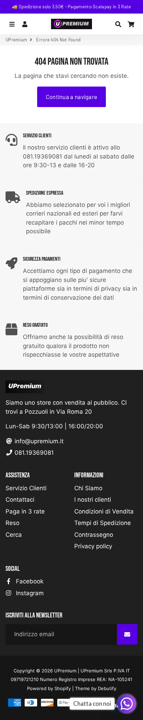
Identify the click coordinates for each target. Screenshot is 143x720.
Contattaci (20, 499)
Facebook (28, 581)
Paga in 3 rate (25, 511)
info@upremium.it (38, 441)
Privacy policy (93, 546)
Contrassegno (93, 534)
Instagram (29, 593)
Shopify (62, 688)
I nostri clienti (92, 499)
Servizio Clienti (26, 488)
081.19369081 (33, 452)
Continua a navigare (72, 96)
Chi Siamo (88, 488)
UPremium (16, 39)
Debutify (107, 688)
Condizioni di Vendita (104, 511)
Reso (12, 522)
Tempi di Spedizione (102, 522)
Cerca (14, 534)
